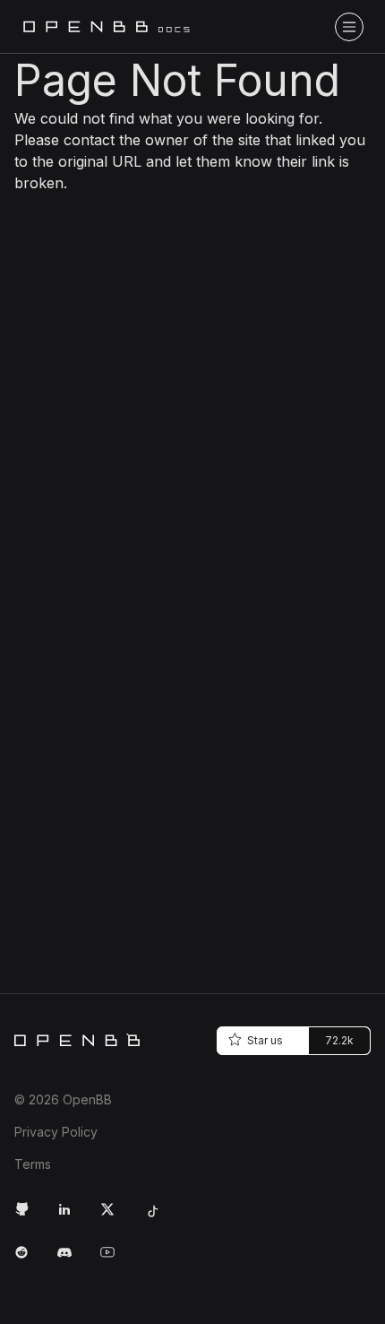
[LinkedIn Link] (71, 1216)
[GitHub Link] (28, 1216)
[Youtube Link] (114, 1259)
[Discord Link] (71, 1259)
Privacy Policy (56, 1131)
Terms (32, 1164)
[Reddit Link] (28, 1259)
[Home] (77, 1040)
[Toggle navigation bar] (349, 27)
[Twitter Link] (114, 1216)
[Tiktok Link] (157, 1216)
